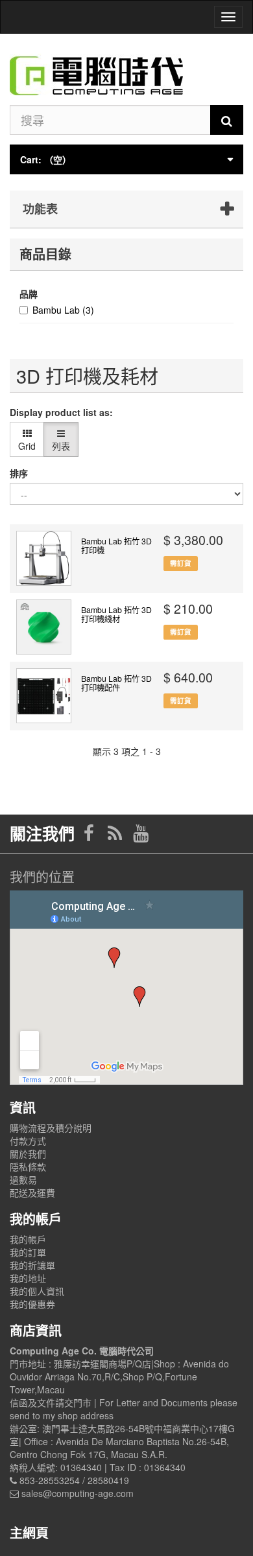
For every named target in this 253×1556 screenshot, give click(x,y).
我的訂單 (28, 1252)
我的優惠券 (32, 1303)
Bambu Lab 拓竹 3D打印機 (116, 545)
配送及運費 (32, 1192)
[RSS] (116, 836)
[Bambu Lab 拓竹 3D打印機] (44, 558)
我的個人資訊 (37, 1290)
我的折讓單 (32, 1265)
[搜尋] (226, 120)
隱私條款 (28, 1166)
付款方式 (28, 1140)
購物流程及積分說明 (50, 1127)
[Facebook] (90, 836)
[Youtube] (140, 836)
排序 (19, 473)
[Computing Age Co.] (126, 69)
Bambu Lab (63, 309)
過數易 (23, 1179)
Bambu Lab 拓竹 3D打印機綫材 (116, 614)
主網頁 (29, 1532)
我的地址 (28, 1278)
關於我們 (28, 1153)
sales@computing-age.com (77, 1493)
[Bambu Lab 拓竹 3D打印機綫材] (44, 627)
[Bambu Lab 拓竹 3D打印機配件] (44, 696)
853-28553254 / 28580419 (74, 1480)
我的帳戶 (28, 1239)
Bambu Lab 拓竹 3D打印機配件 (116, 683)
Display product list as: (61, 412)
